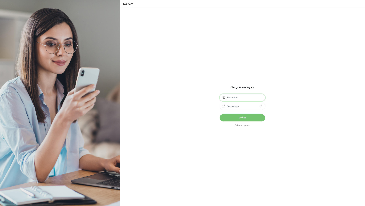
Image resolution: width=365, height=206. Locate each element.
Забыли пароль (242, 125)
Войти (242, 118)
